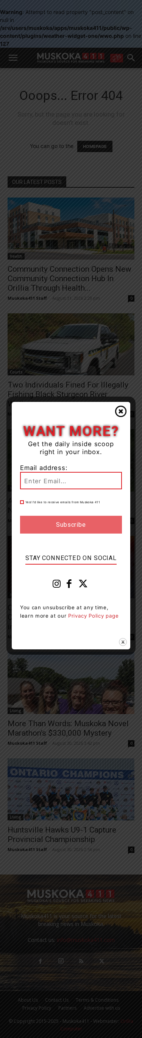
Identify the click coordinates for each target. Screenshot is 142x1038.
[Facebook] (69, 585)
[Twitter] (83, 585)
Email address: (44, 468)
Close (120, 411)
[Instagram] (57, 585)
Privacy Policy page (93, 616)
